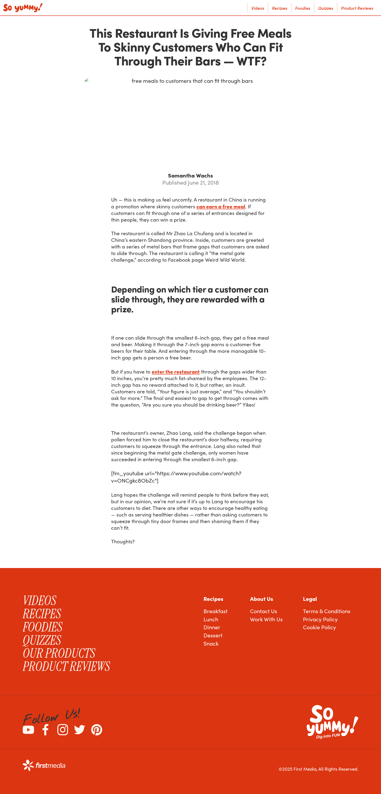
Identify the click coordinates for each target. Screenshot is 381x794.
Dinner (212, 627)
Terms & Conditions (326, 611)
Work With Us (266, 619)
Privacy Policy (320, 619)
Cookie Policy (319, 627)
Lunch (211, 619)
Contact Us (263, 611)
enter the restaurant (176, 371)
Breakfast (216, 611)
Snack (211, 643)
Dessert (213, 635)
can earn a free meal (220, 206)
